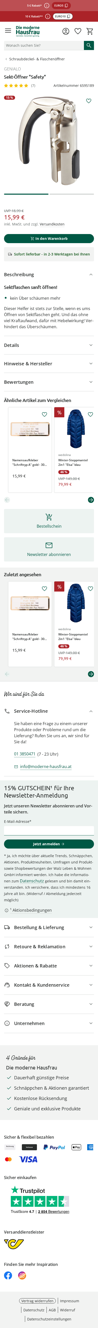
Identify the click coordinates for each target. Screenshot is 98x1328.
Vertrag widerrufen (37, 1300)
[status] (43, 45)
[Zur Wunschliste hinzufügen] (88, 101)
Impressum (69, 1300)
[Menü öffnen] (8, 31)
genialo (12, 69)
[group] (49, 141)
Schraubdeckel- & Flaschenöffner (37, 59)
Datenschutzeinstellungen (49, 1319)
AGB (52, 1310)
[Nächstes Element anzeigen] (91, 500)
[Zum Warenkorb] (90, 31)
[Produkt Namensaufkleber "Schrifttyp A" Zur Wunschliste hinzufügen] (44, 414)
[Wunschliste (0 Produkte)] (78, 31)
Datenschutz (32, 881)
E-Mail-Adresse (16, 821)
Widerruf (67, 1310)
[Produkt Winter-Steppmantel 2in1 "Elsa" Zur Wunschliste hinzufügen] (90, 414)
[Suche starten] (89, 45)
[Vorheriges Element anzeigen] (7, 500)
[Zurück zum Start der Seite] (93, 1293)
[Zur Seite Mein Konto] (66, 31)
